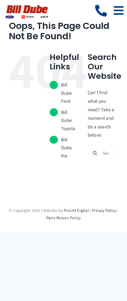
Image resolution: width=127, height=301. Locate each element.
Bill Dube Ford (66, 93)
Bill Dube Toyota (68, 120)
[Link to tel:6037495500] (101, 11)
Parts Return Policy (63, 217)
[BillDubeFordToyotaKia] (26, 7)
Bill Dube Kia (66, 148)
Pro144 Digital (76, 210)
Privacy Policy (104, 210)
